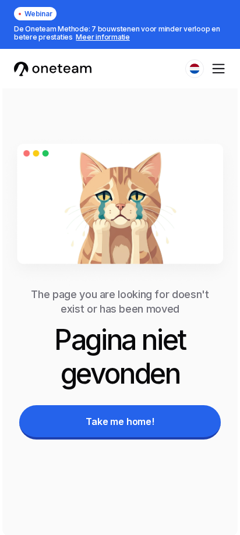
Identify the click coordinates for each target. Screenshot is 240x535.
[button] (194, 68)
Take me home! (120, 421)
